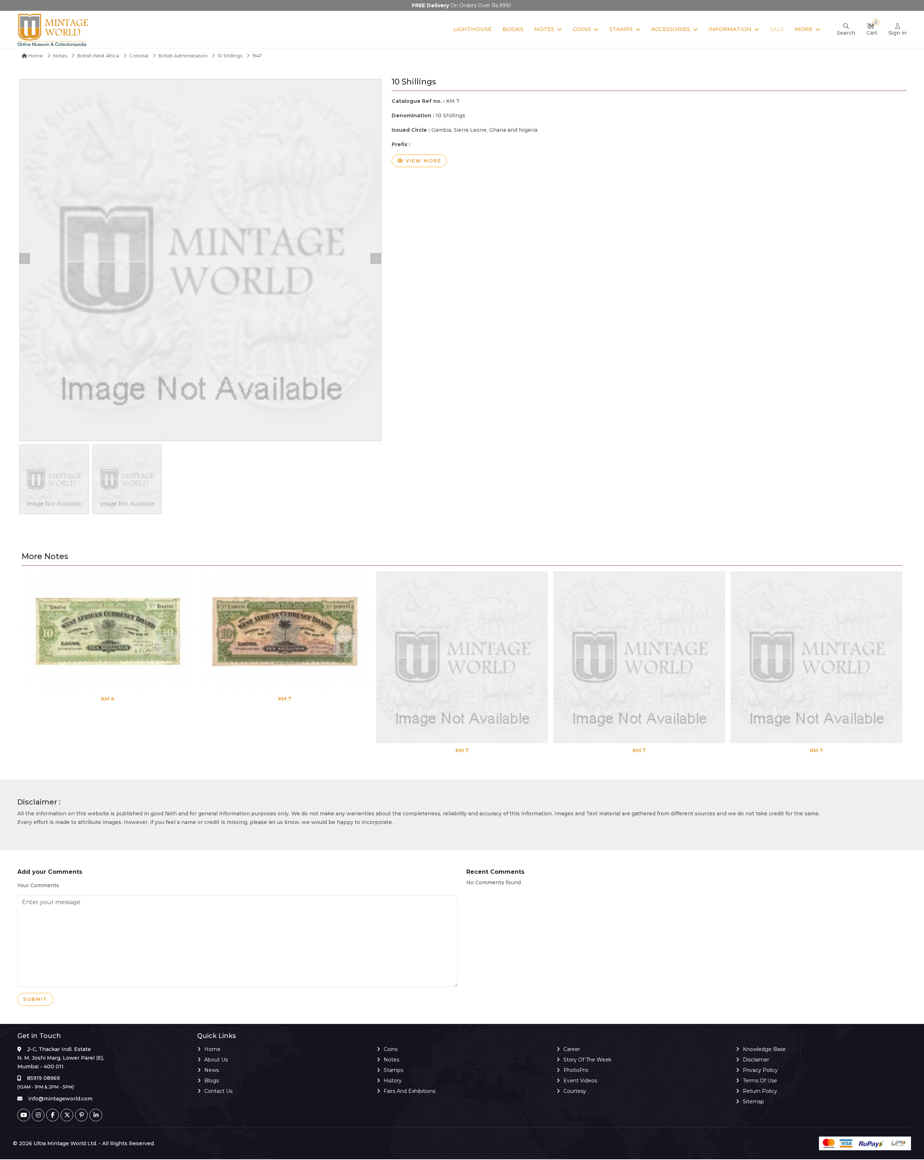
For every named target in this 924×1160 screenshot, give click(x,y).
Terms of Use (760, 1080)
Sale (777, 29)
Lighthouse (472, 29)
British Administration (183, 55)
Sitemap (753, 1101)
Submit (35, 999)
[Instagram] (38, 1115)
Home (35, 55)
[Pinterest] (81, 1115)
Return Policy (760, 1091)
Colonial (138, 55)
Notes (544, 29)
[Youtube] (23, 1115)
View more (422, 160)
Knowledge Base (764, 1049)
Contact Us (218, 1091)
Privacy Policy (760, 1070)
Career (571, 1049)
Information (730, 29)
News (211, 1070)
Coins (582, 29)
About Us (216, 1059)
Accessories (670, 29)
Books (512, 29)
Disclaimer (756, 1059)
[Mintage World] (53, 29)
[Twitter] (67, 1115)
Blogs (211, 1080)
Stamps (621, 29)
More (803, 29)
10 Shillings (230, 55)
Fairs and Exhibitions (409, 1091)
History (393, 1080)
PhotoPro (575, 1070)
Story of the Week (587, 1059)
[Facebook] (52, 1115)
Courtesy (574, 1091)
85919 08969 (43, 1078)
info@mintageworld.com (60, 1098)
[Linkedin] (96, 1115)
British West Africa (98, 55)
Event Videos (580, 1080)
